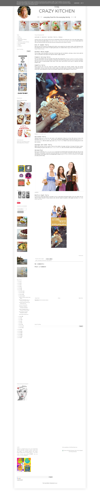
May (20, 321)
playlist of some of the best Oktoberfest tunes (70, 154)
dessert (30, 451)
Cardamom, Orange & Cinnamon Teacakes (23, 307)
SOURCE (36, 192)
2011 (19, 337)
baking (18, 448)
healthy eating (29, 452)
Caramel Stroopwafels (23, 305)
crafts (23, 451)
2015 (19, 331)
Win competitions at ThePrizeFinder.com (69, 447)
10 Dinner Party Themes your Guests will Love (24, 303)
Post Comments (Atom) (44, 300)
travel (20, 455)
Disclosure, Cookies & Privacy (23, 41)
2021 (19, 283)
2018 (19, 288)
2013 (19, 334)
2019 (19, 286)
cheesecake (35, 448)
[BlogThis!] (48, 259)
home (33, 452)
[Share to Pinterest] (51, 259)
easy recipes (35, 451)
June (20, 319)
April (20, 322)
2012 (19, 336)
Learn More (76, 3)
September (21, 295)
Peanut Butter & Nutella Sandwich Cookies (23, 312)
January (20, 327)
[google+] (27, 194)
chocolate (22, 450)
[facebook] (19, 194)
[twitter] (23, 194)
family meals (19, 452)
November (21, 292)
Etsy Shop (20, 38)
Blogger (55, 483)
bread (23, 448)
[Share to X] (49, 259)
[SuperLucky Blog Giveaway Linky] (72, 451)
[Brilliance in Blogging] (20, 464)
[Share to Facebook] (50, 259)
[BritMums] (27, 471)
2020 (19, 284)
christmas (27, 450)
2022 (19, 281)
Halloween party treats (45, 139)
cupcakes (26, 451)
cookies (30, 450)
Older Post (81, 298)
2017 (19, 289)
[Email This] (46, 259)
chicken (18, 450)
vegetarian (26, 455)
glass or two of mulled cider (55, 147)
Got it (82, 3)
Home (59, 298)
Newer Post (37, 298)
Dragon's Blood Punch (58, 140)
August (20, 316)
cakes (29, 448)
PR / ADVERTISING (21, 43)
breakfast (26, 448)
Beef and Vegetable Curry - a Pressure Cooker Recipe (24, 300)
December (21, 291)
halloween (24, 452)
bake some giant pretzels (50, 151)
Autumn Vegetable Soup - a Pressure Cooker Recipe (24, 310)
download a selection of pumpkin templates (74, 58)
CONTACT (20, 46)
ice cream (36, 452)
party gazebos (49, 260)
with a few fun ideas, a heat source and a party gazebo (60, 40)
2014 (19, 332)
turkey (22, 455)
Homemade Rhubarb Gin (23, 314)
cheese (31, 448)
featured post (44, 260)
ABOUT (19, 44)
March (20, 324)
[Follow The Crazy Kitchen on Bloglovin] (22, 400)
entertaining (40, 260)
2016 (19, 329)
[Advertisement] (59, 312)
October (20, 294)
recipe (31, 454)
